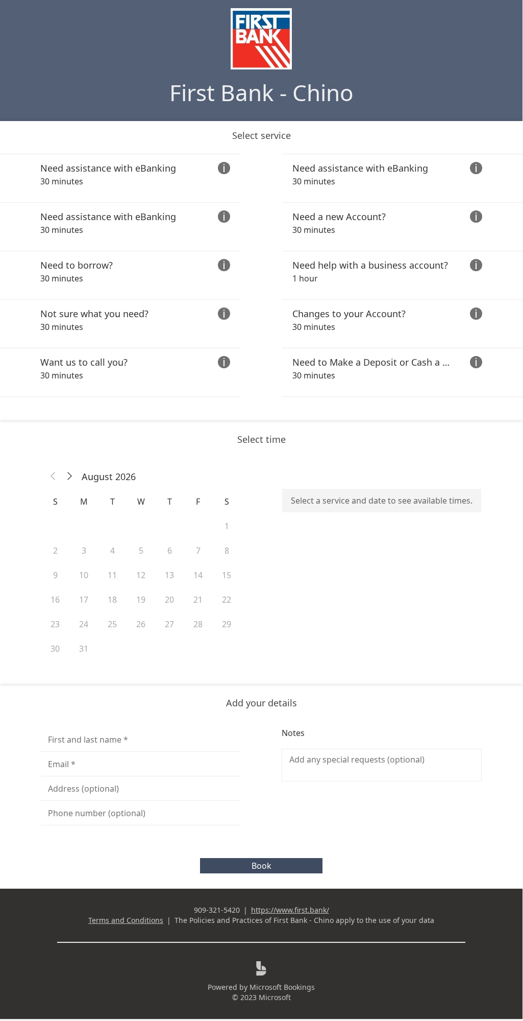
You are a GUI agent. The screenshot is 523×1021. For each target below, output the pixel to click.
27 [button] (169, 624)
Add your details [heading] (261, 703)
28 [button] (198, 624)
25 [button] (112, 624)
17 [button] (83, 599)
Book (261, 865)
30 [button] (55, 648)
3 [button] (84, 550)
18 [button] (112, 599)
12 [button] (140, 575)
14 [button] (198, 575)
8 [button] (227, 550)
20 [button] (169, 599)
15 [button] (226, 575)
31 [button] (83, 648)
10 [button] (83, 575)
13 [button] (169, 575)
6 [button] (169, 550)
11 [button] (112, 575)
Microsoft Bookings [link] (282, 987)
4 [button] (112, 550)
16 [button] (55, 599)
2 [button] (55, 550)
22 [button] (226, 599)
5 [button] (141, 550)
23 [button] (55, 624)
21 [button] (198, 599)
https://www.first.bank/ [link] (290, 910)
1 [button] (227, 526)
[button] (53, 476)
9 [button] (55, 575)
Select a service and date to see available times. (381, 500)
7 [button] (198, 550)
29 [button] (226, 624)
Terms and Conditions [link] (125, 920)
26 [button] (140, 624)
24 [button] (83, 624)
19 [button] (140, 599)
